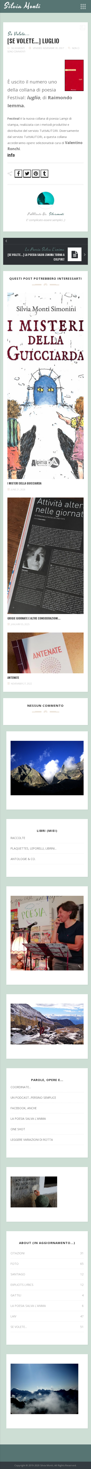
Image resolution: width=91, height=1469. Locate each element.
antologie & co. (23, 859)
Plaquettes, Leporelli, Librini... (34, 848)
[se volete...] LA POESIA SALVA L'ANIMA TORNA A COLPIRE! (36, 257)
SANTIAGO (47, 1274)
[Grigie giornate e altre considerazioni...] (45, 556)
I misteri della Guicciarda (24, 483)
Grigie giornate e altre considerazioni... (34, 618)
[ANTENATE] (45, 653)
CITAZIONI (47, 1253)
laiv (47, 1316)
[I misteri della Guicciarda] (45, 386)
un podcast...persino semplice (33, 1098)
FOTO (47, 1264)
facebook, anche (24, 1108)
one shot (18, 1129)
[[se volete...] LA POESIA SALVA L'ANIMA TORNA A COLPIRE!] (84, 254)
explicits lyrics (47, 1285)
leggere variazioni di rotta (32, 1140)
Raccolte (18, 838)
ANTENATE (13, 678)
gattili (47, 1295)
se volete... (19, 34)
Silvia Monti (22, 6)
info (11, 154)
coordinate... (21, 1087)
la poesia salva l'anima (45, 249)
